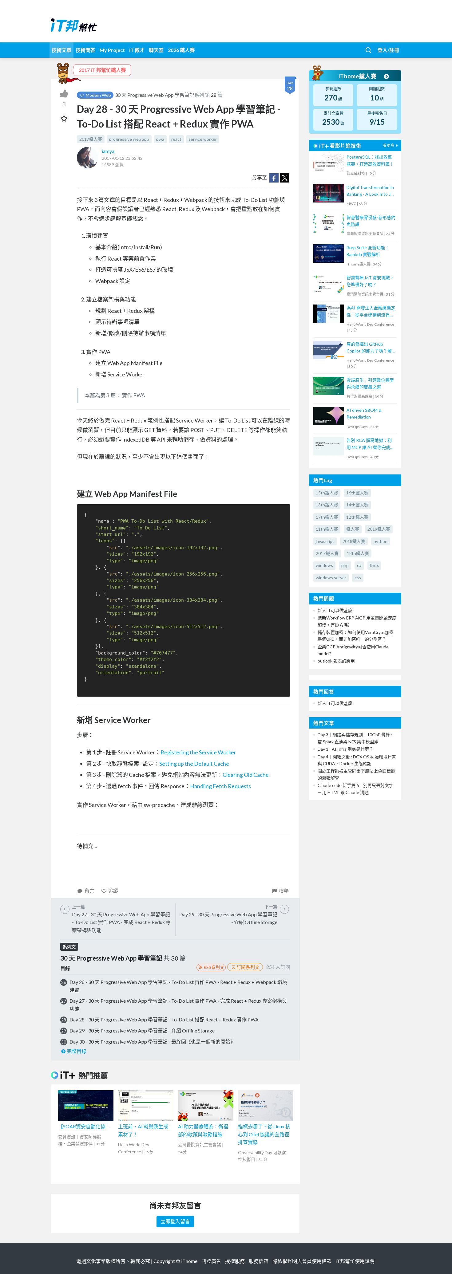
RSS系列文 (214, 967)
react (176, 139)
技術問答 (85, 50)
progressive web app (129, 139)
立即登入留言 (175, 1221)
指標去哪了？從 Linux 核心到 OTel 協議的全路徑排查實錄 (264, 1134)
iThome (189, 1261)
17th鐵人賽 (327, 517)
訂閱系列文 (248, 967)
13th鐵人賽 (327, 504)
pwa (160, 139)
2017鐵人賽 (90, 139)
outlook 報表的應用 (336, 660)
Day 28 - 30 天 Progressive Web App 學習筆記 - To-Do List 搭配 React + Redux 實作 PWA (164, 1019)
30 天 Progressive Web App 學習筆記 (154, 95)
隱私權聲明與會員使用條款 (301, 1261)
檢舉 (284, 891)
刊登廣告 (211, 1261)
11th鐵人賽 (327, 529)
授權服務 (235, 1261)
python (380, 541)
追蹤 (113, 891)
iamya (108, 151)
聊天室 (156, 50)
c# (359, 565)
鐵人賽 (352, 529)
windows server (331, 577)
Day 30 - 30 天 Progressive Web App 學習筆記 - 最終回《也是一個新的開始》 (152, 1041)
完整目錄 (76, 1051)
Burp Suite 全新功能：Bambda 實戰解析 (368, 251)
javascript (325, 541)
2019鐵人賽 (378, 529)
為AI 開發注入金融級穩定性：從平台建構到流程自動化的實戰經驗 (371, 311)
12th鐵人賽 (357, 517)
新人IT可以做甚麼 (335, 610)
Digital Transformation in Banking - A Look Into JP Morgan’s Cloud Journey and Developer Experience (370, 191)
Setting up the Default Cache (194, 763)
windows (324, 565)
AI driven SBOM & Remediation (364, 413)
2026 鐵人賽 (181, 50)
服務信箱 (258, 1261)
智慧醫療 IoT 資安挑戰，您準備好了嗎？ (370, 281)
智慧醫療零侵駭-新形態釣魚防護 (371, 221)
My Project (112, 50)
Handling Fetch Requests (220, 786)
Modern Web (98, 95)
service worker (202, 139)
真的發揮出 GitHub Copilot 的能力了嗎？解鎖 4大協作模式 (369, 348)
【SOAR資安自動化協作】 (86, 1126)
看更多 (389, 145)
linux (374, 565)
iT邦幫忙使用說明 (355, 1261)
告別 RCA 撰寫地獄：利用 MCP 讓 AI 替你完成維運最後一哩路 (371, 444)
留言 (89, 891)
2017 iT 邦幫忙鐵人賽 (102, 70)
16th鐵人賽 (357, 492)
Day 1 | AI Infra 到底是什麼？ (345, 749)
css (358, 577)
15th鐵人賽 (327, 492)
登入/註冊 (388, 50)
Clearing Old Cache (246, 774)
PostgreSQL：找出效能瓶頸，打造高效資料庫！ (370, 160)
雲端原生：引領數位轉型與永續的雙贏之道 (370, 383)
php (345, 565)
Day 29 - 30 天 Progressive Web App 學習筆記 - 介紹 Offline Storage (142, 1030)
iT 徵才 (137, 50)
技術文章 (61, 50)
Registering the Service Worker (198, 752)
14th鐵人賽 (357, 504)
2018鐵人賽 (354, 541)
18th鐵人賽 (358, 553)
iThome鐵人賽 (358, 76)
